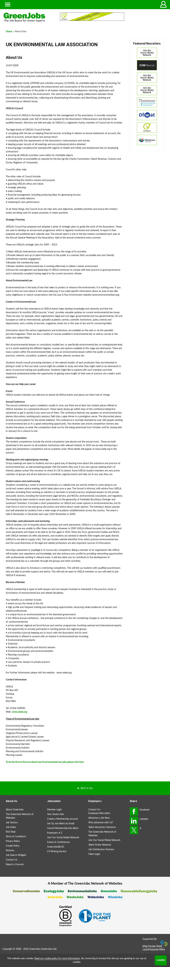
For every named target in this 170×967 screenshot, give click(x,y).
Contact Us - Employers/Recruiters (99, 811)
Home (9, 31)
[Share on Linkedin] (134, 821)
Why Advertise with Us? (100, 822)
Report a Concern (15, 864)
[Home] (28, 17)
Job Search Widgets (16, 855)
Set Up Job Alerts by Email (60, 823)
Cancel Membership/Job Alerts (62, 828)
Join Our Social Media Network (63, 837)
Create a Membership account (62, 819)
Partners (10, 850)
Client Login (94, 854)
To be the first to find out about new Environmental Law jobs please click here (45, 762)
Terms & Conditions (16, 836)
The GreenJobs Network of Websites (20, 816)
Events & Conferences (58, 842)
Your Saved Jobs (55, 814)
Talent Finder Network (99, 845)
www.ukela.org (19, 712)
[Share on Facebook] (134, 811)
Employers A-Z (54, 833)
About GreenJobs (15, 809)
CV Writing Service (56, 851)
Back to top (87, 788)
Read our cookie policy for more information (57, 958)
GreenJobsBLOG (55, 847)
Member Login (54, 809)
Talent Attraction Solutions (102, 827)
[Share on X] (134, 830)
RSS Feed (10, 832)
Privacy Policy (13, 841)
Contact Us (11, 860)
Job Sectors (12, 822)
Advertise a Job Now (99, 818)
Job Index (11, 827)
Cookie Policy (12, 846)
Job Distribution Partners (101, 849)
